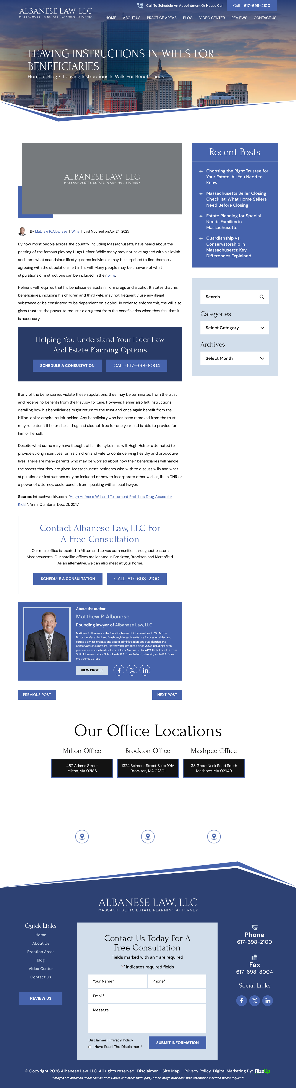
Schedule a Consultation (68, 578)
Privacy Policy (121, 1040)
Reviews (239, 18)
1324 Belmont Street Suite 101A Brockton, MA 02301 (148, 768)
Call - (251, 5)
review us (40, 998)
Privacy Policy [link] (197, 1071)
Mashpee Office (214, 751)
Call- (137, 365)
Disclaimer (97, 1040)
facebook (119, 670)
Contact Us (265, 18)
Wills (75, 231)
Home (111, 18)
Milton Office (82, 751)
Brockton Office (147, 751)
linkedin (145, 670)
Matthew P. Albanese (51, 231)
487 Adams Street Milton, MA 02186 (82, 768)
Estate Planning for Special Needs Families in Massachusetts (233, 221)
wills (111, 275)
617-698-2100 (254, 942)
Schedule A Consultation (67, 365)
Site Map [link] (171, 1071)
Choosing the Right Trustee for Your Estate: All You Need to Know (237, 176)
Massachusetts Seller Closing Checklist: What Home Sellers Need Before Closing (236, 199)
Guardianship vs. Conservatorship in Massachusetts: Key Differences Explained (228, 247)
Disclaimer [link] (147, 1071)
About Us (131, 18)
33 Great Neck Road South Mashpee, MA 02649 (214, 768)
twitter (132, 670)
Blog (188, 18)
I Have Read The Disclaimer (117, 1047)
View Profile (92, 670)
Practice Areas (162, 18)
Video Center (212, 18)
